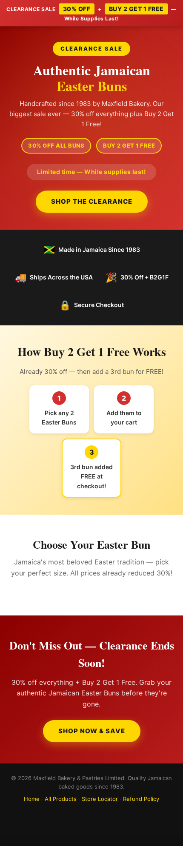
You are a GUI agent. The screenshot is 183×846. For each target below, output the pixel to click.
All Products (61, 798)
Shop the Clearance (91, 201)
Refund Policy (141, 798)
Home (32, 798)
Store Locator (100, 798)
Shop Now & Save (91, 731)
